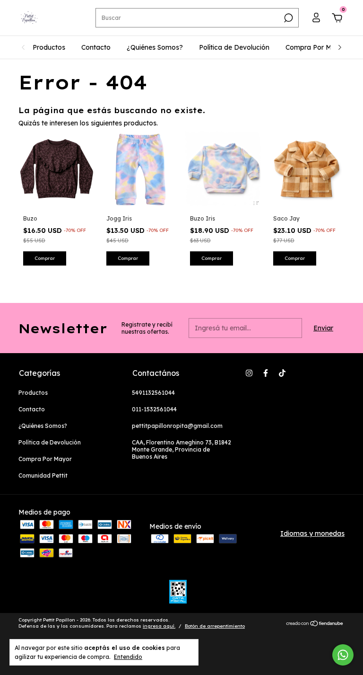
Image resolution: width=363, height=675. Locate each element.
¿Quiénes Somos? (155, 47)
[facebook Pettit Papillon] (265, 373)
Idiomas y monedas (312, 533)
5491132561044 (153, 392)
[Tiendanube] (315, 624)
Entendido (128, 656)
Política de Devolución (234, 47)
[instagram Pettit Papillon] (249, 373)
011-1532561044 (154, 409)
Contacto (96, 47)
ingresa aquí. (159, 626)
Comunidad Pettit (43, 475)
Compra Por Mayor (315, 47)
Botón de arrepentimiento (215, 626)
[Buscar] (287, 18)
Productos (49, 47)
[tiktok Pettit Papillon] (282, 373)
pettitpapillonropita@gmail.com (177, 425)
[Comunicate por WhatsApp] (343, 655)
